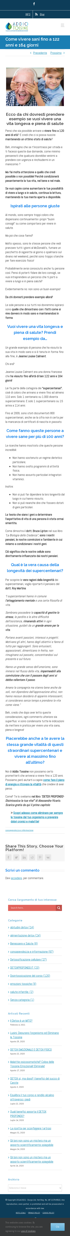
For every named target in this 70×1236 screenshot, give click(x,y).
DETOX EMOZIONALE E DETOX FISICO (31, 1050)
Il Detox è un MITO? (21, 1021)
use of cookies (28, 1231)
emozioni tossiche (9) (23, 984)
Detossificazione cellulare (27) (28, 959)
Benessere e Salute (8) (24, 943)
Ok (57, 1226)
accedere (16, 878)
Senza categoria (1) (22, 1000)
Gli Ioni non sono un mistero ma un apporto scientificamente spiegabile (31, 1143)
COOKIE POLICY (48, 1213)
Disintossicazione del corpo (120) (30, 976)
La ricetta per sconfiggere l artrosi (30, 1128)
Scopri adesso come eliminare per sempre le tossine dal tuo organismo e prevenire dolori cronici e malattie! (37, 817)
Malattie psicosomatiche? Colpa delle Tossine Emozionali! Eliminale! (32, 1064)
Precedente (40, 53)
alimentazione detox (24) (25, 935)
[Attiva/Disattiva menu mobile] (63, 25)
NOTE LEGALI (21, 1213)
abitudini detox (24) (22, 927)
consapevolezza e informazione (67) (31, 952)
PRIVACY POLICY (34, 1213)
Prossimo (56, 53)
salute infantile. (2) (21, 992)
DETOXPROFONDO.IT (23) (24, 968)
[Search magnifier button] (59, 908)
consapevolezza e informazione (19, 830)
